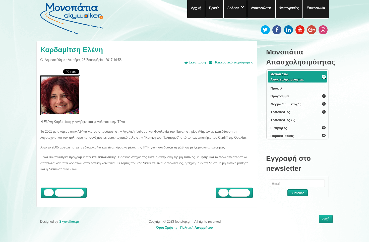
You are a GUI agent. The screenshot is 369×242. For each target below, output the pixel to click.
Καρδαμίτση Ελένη (71, 50)
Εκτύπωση (197, 62)
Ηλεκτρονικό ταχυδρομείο (232, 62)
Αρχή (325, 219)
